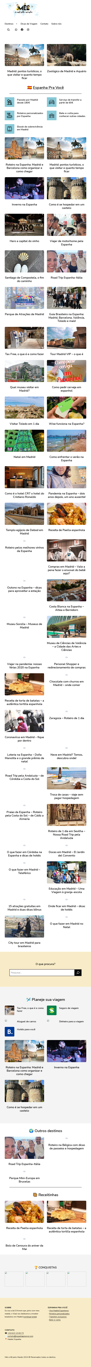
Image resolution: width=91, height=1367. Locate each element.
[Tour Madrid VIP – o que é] (66, 338)
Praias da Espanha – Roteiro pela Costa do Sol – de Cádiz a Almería (24, 815)
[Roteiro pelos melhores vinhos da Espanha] (24, 540)
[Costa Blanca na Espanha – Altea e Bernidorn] (66, 590)
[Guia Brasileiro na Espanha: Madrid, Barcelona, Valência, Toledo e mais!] (66, 298)
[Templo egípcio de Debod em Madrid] (24, 514)
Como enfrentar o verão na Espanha (67, 458)
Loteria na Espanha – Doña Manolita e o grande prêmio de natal (24, 758)
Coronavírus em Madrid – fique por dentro (24, 739)
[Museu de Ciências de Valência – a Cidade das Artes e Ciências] (66, 627)
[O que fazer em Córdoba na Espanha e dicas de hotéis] (24, 845)
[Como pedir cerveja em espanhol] (66, 371)
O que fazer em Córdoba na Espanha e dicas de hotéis (24, 853)
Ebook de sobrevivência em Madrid (30, 128)
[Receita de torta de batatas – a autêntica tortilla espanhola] (24, 684)
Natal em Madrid (24, 457)
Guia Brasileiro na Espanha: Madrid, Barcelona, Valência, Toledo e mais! (66, 318)
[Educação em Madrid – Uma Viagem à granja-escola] (66, 872)
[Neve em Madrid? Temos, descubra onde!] (66, 747)
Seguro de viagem (69, 1008)
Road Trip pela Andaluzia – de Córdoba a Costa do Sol (24, 777)
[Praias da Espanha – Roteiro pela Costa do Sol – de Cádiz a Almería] (24, 805)
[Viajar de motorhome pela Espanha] (66, 225)
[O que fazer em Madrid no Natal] (66, 916)
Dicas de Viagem (29, 23)
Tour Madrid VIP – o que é (66, 354)
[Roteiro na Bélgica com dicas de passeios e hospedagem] (66, 1138)
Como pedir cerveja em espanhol (66, 389)
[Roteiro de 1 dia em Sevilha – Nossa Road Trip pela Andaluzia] (66, 815)
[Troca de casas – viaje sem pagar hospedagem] (66, 778)
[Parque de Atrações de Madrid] (24, 298)
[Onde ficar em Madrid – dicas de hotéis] (66, 899)
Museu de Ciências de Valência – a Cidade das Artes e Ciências (66, 646)
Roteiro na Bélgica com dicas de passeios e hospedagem (66, 1146)
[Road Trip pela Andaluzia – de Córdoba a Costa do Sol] (24, 768)
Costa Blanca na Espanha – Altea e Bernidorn (66, 608)
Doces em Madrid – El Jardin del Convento (67, 853)
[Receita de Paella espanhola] (66, 514)
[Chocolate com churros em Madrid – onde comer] (66, 674)
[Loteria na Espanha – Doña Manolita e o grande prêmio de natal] (24, 747)
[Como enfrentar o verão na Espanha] (66, 441)
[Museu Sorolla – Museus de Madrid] (24, 617)
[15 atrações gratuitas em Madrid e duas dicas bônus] (24, 899)
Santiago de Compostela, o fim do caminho (24, 279)
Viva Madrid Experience (59, 1310)
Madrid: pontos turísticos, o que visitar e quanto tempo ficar (24, 75)
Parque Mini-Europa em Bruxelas (24, 1179)
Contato (44, 23)
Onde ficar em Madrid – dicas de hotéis (66, 908)
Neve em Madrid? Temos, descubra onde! (66, 756)
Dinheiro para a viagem (71, 1021)
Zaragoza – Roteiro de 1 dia (66, 718)
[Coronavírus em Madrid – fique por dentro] (24, 721)
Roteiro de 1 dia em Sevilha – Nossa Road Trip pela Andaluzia (66, 834)
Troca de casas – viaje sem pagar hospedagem (66, 796)
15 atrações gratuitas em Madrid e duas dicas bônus (24, 908)
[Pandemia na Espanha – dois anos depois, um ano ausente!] (66, 477)
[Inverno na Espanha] (24, 188)
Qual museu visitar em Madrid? (24, 389)
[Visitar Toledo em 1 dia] (24, 408)
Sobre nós (56, 23)
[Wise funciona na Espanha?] (66, 408)
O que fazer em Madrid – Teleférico (24, 871)
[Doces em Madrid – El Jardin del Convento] (66, 845)
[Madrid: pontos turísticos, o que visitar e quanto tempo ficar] (24, 55)
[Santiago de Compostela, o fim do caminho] (24, 261)
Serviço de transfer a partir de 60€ (70, 101)
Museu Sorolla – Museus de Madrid (24, 625)
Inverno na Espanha (24, 204)
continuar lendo (30, 1317)
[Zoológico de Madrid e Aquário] (66, 55)
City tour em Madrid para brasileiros (24, 944)
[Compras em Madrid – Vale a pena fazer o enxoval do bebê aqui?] (66, 550)
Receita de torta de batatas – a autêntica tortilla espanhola (24, 702)
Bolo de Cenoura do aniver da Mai (24, 1247)
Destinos (9, 23)
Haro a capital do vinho (24, 241)
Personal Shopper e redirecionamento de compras (67, 665)
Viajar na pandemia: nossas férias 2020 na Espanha (24, 665)
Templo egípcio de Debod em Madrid (24, 531)
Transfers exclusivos (57, 1317)
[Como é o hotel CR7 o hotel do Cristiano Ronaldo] (24, 477)
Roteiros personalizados (59, 1313)
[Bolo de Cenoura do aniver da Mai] (24, 1238)
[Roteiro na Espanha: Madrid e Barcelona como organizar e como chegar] (24, 148)
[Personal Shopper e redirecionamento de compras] (66, 657)
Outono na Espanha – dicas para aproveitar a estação (24, 589)
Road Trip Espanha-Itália (66, 277)
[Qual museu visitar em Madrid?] (24, 371)
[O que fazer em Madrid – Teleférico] (24, 862)
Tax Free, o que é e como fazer (24, 354)
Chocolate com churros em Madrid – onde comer (67, 683)
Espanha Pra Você (48, 87)
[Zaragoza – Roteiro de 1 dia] (66, 711)
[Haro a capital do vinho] (24, 225)
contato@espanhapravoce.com (20, 1336)
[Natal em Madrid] (24, 441)
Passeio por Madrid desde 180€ (27, 101)
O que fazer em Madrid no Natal (66, 925)
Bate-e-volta (54, 1320)
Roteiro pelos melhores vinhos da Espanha (24, 549)
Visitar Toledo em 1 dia (24, 424)
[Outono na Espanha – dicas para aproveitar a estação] (24, 580)
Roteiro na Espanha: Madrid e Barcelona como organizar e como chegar (24, 168)
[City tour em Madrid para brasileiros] (24, 926)
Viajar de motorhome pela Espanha (66, 242)
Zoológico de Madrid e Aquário (66, 71)
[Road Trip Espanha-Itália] (66, 261)
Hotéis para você (26, 1029)
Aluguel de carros (26, 1021)
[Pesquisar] (78, 972)
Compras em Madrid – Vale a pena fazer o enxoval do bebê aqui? (66, 570)
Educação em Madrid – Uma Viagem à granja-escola (66, 890)
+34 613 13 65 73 (16, 1333)
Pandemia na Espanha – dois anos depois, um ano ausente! (66, 495)
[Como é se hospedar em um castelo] (66, 188)
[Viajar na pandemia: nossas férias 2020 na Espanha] (24, 657)
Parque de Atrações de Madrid (24, 314)
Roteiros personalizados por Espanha (30, 115)
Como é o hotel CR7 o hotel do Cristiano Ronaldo (24, 495)
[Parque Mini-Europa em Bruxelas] (24, 1171)
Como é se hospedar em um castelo (66, 206)
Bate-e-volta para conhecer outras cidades (72, 115)
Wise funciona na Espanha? (66, 424)
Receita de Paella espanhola (66, 530)
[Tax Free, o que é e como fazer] (24, 338)
